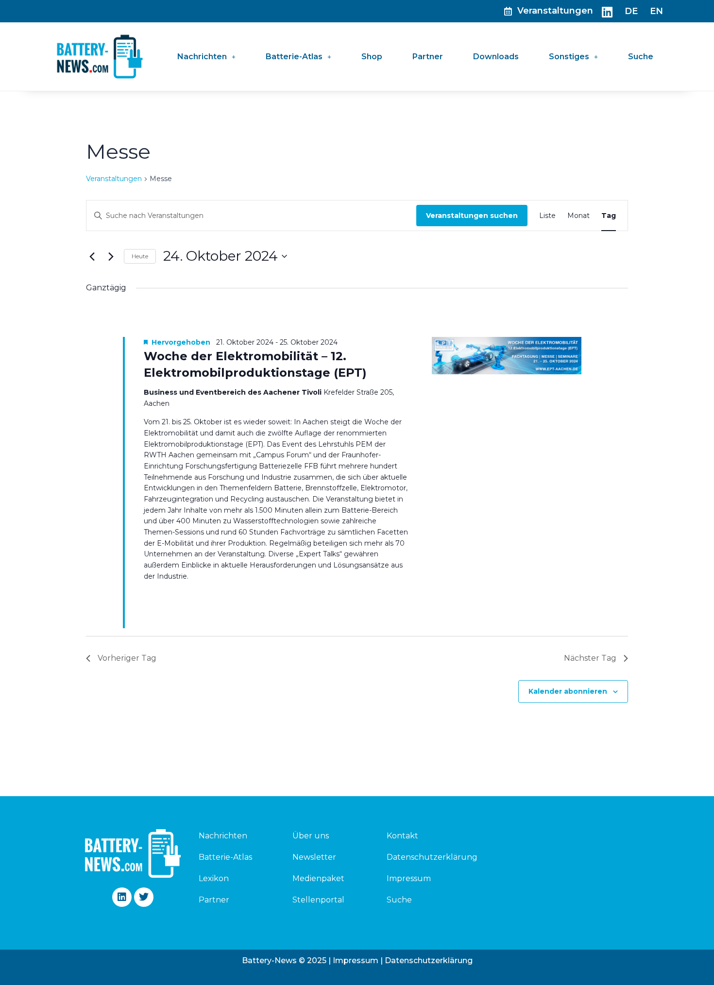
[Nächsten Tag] (111, 256)
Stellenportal (318, 899)
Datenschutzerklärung (432, 857)
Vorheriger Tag (127, 658)
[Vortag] (92, 256)
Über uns (310, 835)
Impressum (409, 878)
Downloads (496, 56)
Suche (640, 56)
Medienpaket (318, 878)
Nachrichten (202, 56)
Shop (371, 56)
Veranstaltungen (114, 178)
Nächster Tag (590, 658)
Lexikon (214, 878)
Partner (427, 56)
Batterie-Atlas (294, 56)
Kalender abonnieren (567, 691)
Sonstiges (569, 56)
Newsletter (314, 857)
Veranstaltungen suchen (472, 215)
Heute (140, 256)
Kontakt (402, 835)
